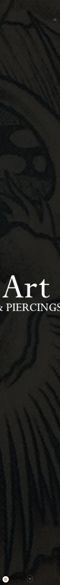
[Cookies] (6, 579)
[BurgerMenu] (55, 20)
